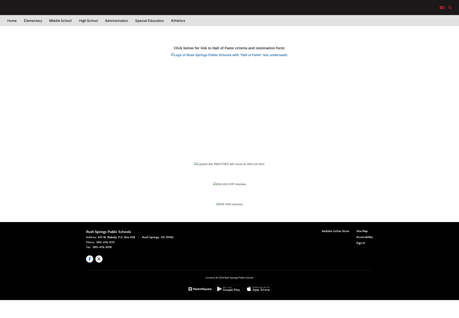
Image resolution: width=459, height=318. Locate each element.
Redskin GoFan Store (335, 231)
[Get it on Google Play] (228, 289)
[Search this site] (450, 7)
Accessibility (364, 237)
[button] (442, 7)
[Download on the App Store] (258, 289)
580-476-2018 (102, 247)
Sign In (360, 243)
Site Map (362, 231)
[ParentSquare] (200, 289)
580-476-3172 (105, 242)
